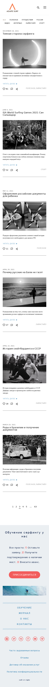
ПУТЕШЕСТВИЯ (27, 20)
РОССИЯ (40, 20)
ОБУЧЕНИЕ (24, 608)
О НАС (24, 619)
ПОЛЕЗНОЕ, (31, 88)
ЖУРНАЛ (24, 613)
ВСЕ (4, 20)
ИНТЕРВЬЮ (18, 23)
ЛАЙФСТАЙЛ (31, 23)
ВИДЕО (7, 23)
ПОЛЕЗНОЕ (14, 20)
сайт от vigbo (24, 680)
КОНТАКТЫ (24, 624)
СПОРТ (42, 23)
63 (35, 506)
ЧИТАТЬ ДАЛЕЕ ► (10, 84)
